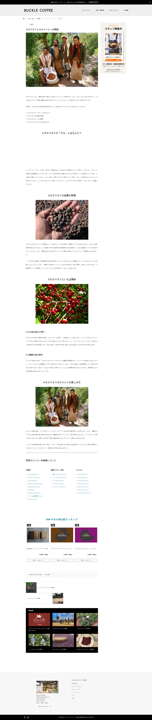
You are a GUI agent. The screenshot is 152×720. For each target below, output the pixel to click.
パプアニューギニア (59, 487)
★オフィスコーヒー (114, 10)
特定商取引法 (75, 683)
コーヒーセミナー (76, 692)
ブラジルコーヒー (33, 474)
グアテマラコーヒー (34, 477)
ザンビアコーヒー (83, 483)
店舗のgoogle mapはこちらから (45, 706)
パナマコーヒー (33, 499)
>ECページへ (93, 2)
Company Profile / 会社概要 (79, 680)
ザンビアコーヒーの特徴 (59, 649)
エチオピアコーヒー (84, 493)
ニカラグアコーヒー (34, 487)
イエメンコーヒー (58, 483)
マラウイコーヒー (83, 487)
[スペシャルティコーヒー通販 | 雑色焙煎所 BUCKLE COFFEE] (54, 10)
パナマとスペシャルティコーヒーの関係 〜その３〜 (38, 629)
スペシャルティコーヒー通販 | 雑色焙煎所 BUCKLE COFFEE (79, 717)
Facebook (24, 717)
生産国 (31, 24)
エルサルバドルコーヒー (35, 483)
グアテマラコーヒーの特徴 (59, 628)
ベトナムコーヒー (58, 480)
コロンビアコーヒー (34, 493)
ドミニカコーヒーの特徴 (35, 649)
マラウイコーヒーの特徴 (83, 628)
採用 (73, 698)
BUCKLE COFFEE (38, 574)
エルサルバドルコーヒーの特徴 (85, 649)
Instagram (27, 717)
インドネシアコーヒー (60, 477)
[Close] (150, 2)
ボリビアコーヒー (83, 480)
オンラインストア (86, 10)
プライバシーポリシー (77, 686)
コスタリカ (31, 490)
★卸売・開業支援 (100, 10)
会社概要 (126, 10)
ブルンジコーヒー (83, 490)
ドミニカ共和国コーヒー (35, 496)
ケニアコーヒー (83, 474)
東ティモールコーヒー (60, 474)
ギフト (73, 695)
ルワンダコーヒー (83, 477)
